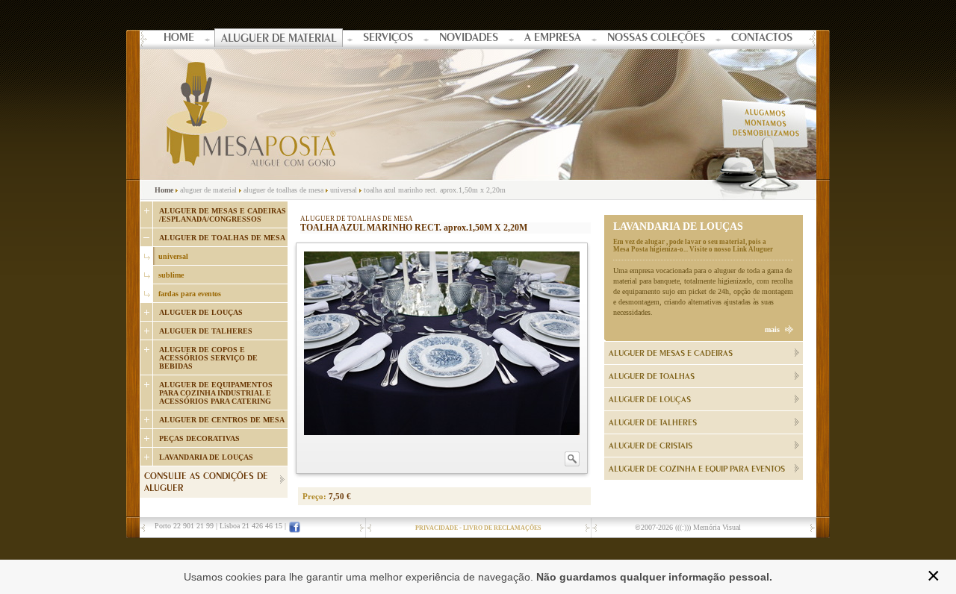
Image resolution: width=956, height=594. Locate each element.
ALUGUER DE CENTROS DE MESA (222, 420)
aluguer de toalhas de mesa (284, 190)
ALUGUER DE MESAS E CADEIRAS (671, 353)
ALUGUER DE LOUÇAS (201, 312)
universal (343, 190)
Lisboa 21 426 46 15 (251, 526)
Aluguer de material (278, 40)
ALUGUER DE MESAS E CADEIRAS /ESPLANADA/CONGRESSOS (222, 215)
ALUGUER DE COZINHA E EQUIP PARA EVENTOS (697, 469)
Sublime (171, 275)
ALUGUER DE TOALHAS (652, 376)
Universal (173, 256)
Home (179, 39)
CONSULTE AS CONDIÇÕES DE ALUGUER (206, 483)
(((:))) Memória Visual (708, 527)
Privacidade (436, 528)
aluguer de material (208, 190)
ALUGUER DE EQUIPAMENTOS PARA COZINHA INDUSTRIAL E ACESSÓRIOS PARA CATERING (216, 393)
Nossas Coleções (656, 39)
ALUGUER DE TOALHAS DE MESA (222, 238)
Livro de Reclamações (502, 528)
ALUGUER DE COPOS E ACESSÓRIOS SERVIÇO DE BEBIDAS (208, 358)
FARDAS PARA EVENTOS (189, 294)
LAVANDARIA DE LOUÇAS (206, 457)
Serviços (388, 39)
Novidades (468, 39)
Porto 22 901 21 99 (184, 526)
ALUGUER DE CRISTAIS (650, 446)
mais (772, 329)
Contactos (761, 39)
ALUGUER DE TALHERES (205, 331)
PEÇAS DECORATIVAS (199, 438)
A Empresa (552, 39)
